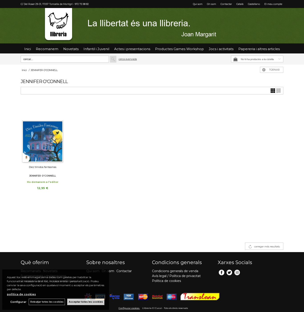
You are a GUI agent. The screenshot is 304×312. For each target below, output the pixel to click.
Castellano (254, 4)
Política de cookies (166, 281)
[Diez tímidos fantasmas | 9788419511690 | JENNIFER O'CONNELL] (42, 131)
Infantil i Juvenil (96, 49)
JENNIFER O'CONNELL (42, 175)
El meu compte (273, 4)
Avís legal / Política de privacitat (176, 276)
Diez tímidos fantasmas (42, 167)
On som (211, 4)
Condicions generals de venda (175, 271)
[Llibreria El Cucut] (152, 25)
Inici (27, 49)
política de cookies (21, 294)
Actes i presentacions (132, 49)
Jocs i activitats (221, 49)
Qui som (198, 4)
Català (239, 4)
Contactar (226, 4)
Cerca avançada (128, 59)
